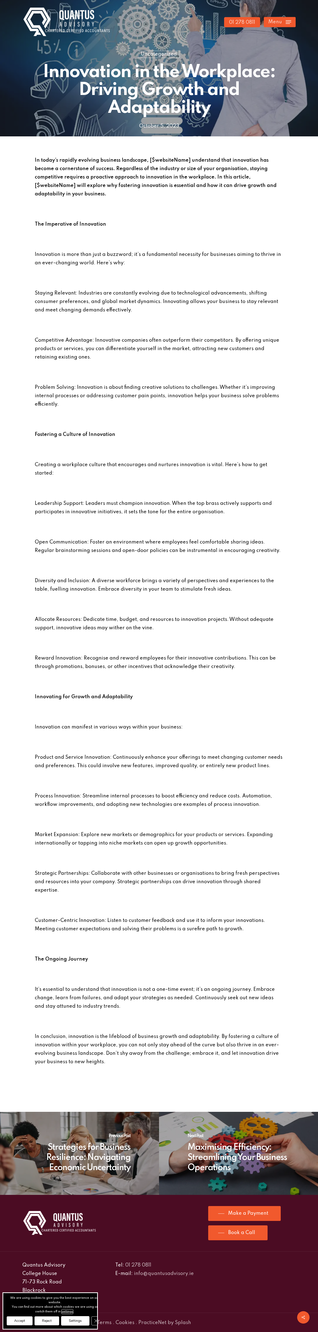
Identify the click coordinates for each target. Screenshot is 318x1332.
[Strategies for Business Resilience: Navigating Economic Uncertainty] (79, 1153)
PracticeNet (152, 1322)
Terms (104, 1322)
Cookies (125, 1322)
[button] (280, 22)
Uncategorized (159, 54)
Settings (75, 1320)
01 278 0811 (138, 1265)
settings (67, 1311)
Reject (47, 1320)
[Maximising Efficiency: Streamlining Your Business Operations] (238, 1153)
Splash (183, 1322)
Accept (19, 1320)
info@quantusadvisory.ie (164, 1273)
